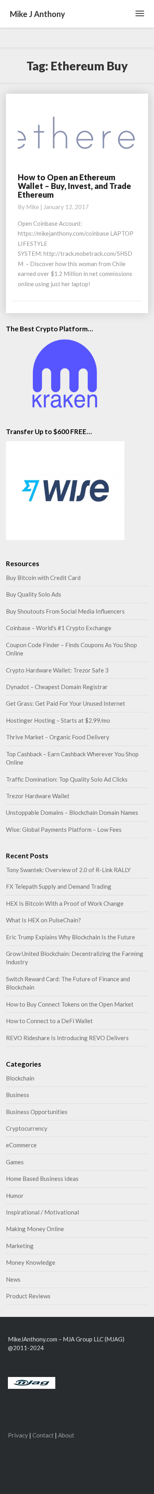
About (66, 1435)
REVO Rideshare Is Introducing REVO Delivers (67, 1037)
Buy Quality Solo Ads (33, 594)
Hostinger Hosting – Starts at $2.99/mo (58, 720)
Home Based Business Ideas (42, 1178)
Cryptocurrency (26, 1128)
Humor (15, 1195)
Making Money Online (35, 1228)
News (13, 1279)
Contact (43, 1435)
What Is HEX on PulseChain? (43, 920)
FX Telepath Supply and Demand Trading (58, 886)
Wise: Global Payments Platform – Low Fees (64, 829)
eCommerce (21, 1144)
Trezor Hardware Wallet (37, 795)
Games (15, 1161)
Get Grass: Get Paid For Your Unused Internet (65, 703)
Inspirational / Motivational (42, 1212)
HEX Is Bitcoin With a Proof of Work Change (65, 903)
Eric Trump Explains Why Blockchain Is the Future (70, 937)
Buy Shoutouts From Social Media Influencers (65, 611)
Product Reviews (28, 1295)
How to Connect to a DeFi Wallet (49, 1020)
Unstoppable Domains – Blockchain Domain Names (72, 812)
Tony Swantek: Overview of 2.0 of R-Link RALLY (68, 869)
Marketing (20, 1245)
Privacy (18, 1435)
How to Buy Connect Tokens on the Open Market (69, 1004)
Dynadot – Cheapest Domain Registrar (57, 686)
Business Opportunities (37, 1111)
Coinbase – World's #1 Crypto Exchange (58, 627)
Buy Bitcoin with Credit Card (43, 577)
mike (32, 206)
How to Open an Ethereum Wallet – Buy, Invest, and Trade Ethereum (74, 185)
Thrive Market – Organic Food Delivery (57, 736)
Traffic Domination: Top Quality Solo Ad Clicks (67, 779)
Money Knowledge (30, 1262)
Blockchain (20, 1078)
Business (17, 1094)
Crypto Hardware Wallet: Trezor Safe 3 (57, 670)
